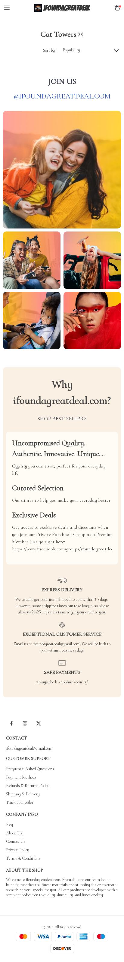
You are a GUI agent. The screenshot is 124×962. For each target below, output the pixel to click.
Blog (9, 824)
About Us (14, 833)
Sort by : (50, 50)
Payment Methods (21, 777)
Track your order (19, 802)
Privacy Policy (17, 849)
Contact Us (16, 841)
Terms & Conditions (23, 858)
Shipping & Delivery (23, 794)
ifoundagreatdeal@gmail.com (29, 748)
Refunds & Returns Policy (27, 785)
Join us (62, 81)
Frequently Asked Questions (30, 768)
